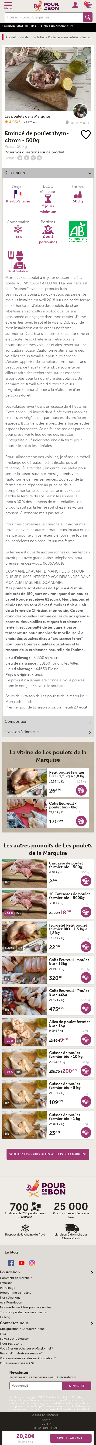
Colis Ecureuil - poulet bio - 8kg (63, 805)
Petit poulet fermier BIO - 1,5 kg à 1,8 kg (67, 774)
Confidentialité (61, 1397)
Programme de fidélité (15, 1292)
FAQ (3, 1333)
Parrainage (7, 1287)
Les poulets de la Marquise (27, 116)
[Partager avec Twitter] (19, 157)
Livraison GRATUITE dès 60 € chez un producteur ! (37, 26)
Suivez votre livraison (15, 1338)
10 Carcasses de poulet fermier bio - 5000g (69, 896)
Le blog (5, 1317)
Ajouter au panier (71, 1438)
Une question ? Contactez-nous (22, 1329)
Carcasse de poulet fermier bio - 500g (66, 865)
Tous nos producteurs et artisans (23, 1312)
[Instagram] (32, 1262)
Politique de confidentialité (73, 1409)
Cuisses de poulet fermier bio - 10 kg (66, 1055)
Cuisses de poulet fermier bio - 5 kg (65, 1086)
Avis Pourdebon (11, 1302)
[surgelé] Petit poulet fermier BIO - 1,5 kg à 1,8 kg (68, 929)
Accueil (11, 37)
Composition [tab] (16, 721)
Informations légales (45, 1428)
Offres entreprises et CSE (17, 1363)
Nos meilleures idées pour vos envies (25, 1307)
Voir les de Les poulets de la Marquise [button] (47, 1154)
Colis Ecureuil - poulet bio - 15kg (69, 962)
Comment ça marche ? (16, 1278)
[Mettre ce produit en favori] (86, 135)
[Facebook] (11, 1262)
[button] (81, 790)
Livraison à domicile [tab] (22, 732)
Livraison (6, 1283)
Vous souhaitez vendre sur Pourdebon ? (28, 1358)
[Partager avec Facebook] (26, 157)
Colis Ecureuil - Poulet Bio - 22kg (69, 993)
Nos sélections (10, 1297)
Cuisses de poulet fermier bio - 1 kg (64, 1117)
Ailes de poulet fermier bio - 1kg (69, 1024)
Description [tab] (15, 173)
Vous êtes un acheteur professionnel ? (26, 1348)
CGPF (45, 1423)
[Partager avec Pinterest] (33, 157)
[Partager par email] (39, 157)
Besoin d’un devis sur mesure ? (21, 1353)
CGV (45, 1419)
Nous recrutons (11, 1343)
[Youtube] (21, 1262)
